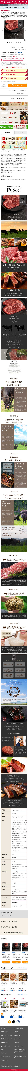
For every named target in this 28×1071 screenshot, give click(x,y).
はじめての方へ (17, 1038)
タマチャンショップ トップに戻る (17, 90)
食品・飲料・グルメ (13, 4)
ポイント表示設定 (5, 1056)
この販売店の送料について (19, 49)
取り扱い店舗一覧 (5, 1042)
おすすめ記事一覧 (5, 1046)
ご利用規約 (16, 1042)
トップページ (4, 4)
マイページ (3, 1053)
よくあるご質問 (17, 1035)
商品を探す (3, 1028)
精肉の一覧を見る (21, 93)
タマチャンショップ (6, 915)
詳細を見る (6, 962)
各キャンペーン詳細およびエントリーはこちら (13, 60)
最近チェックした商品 (6, 1035)
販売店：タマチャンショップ (19, 47)
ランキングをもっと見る (22, 967)
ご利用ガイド (4, 1060)
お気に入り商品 (5, 1031)
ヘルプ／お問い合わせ (19, 1028)
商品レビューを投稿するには (18, 98)
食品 (21, 4)
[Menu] (2, 2)
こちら (18, 1066)
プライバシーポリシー (19, 1046)
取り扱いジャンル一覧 (6, 1038)
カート (2, 1049)
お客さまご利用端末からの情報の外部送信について (20, 1051)
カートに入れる (17, 85)
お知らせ (16, 1031)
